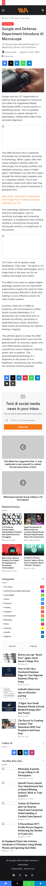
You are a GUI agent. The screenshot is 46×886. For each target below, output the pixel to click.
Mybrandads (23, 865)
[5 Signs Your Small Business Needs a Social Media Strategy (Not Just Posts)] (9, 706)
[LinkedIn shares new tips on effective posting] (9, 692)
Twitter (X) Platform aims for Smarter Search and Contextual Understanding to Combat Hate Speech (30, 810)
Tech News (14, 18)
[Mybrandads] (23, 10)
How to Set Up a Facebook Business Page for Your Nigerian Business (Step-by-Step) (30, 675)
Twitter (6, 599)
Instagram (7, 612)
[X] (12, 377)
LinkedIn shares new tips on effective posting (29, 692)
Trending (7, 607)
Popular (33, 646)
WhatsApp (7, 620)
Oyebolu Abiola (10, 52)
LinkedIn (6, 632)
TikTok (6, 624)
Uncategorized (9, 616)
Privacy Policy (17, 869)
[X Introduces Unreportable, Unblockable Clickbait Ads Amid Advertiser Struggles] (12, 519)
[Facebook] (6, 377)
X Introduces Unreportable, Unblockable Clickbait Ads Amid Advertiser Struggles (12, 532)
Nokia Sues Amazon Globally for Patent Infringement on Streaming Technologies (10, 563)
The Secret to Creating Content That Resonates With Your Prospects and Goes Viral (30, 727)
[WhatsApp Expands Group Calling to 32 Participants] (9, 772)
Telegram (7, 636)
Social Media (8, 595)
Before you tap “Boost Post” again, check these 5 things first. (30, 658)
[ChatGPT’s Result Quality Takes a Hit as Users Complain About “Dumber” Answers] (34, 549)
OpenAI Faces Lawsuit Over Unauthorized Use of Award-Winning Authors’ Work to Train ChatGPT (30, 789)
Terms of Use (29, 869)
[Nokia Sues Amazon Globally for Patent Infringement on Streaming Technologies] (12, 550)
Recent (12, 646)
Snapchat (7, 628)
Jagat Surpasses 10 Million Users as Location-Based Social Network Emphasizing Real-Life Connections (34, 532)
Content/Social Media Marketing (16, 591)
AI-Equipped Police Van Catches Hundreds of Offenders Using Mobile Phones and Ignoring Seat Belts (22, 844)
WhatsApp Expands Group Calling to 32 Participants (28, 772)
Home (6, 18)
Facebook (7, 603)
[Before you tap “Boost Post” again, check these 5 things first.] (9, 658)
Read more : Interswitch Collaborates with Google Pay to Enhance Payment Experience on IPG (21, 199)
